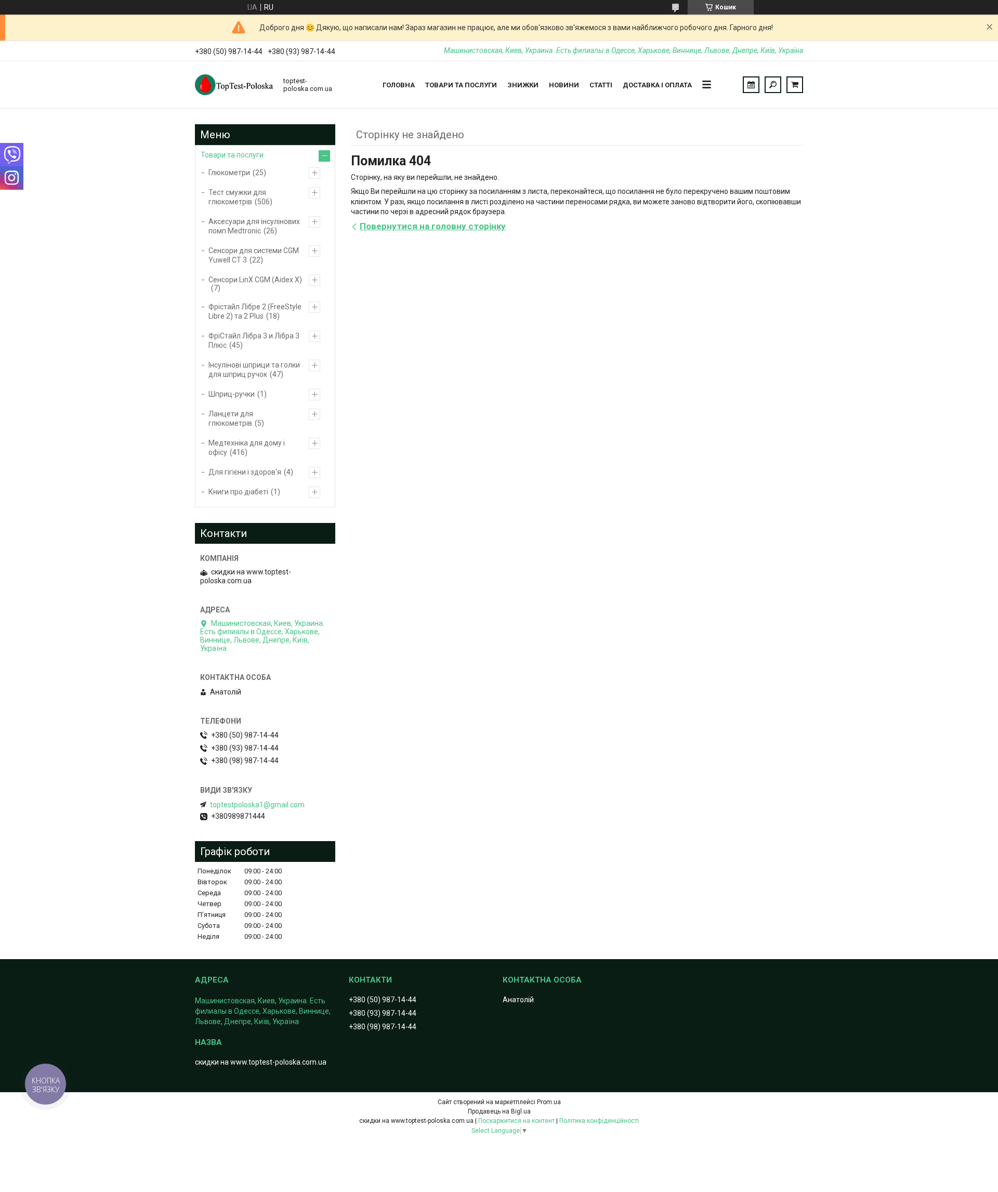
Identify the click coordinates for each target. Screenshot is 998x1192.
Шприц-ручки (231, 394)
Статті (600, 85)
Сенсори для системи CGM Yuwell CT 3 (253, 255)
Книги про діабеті (238, 492)
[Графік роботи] (751, 84)
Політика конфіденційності (599, 1120)
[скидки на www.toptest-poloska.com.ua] (234, 85)
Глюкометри (229, 172)
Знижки (523, 85)
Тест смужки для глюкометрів (237, 197)
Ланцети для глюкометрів (230, 418)
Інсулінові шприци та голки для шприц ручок (254, 369)
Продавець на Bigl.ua (499, 1111)
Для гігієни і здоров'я (244, 472)
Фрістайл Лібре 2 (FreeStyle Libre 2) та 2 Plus (254, 311)
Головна (399, 85)
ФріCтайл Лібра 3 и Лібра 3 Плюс (253, 340)
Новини (564, 85)
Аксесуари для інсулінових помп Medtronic (254, 226)
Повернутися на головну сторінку (433, 226)
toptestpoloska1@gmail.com (257, 805)
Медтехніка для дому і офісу (246, 447)
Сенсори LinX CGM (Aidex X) (255, 280)
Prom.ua (549, 1102)
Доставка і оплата (657, 85)
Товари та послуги (461, 85)
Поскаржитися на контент (516, 1120)
